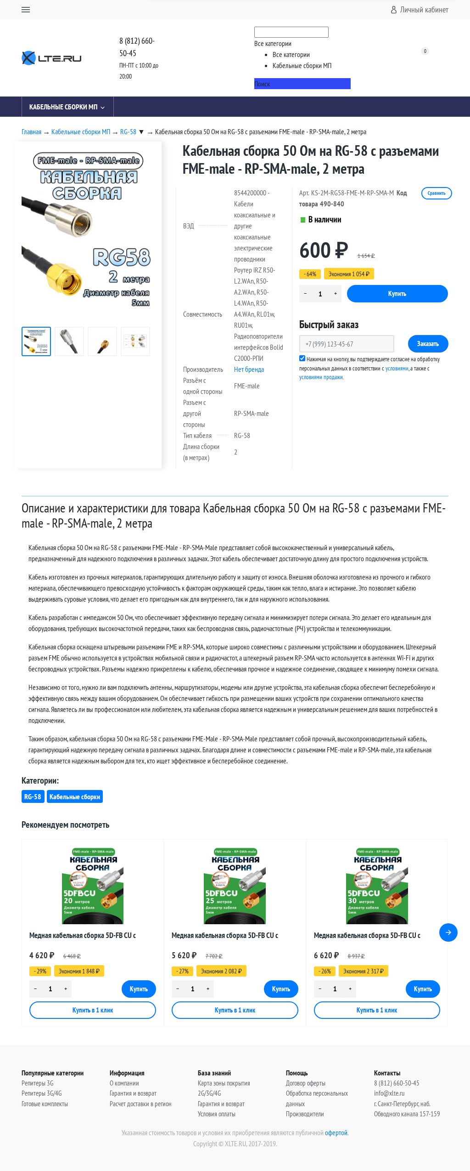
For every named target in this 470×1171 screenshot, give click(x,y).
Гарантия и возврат (133, 1093)
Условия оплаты (216, 1113)
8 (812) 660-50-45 (137, 46)
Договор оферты (305, 1083)
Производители (305, 1113)
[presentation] (448, 932)
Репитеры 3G (37, 1083)
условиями (397, 368)
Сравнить (437, 193)
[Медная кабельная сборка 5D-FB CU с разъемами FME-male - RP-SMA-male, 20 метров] (92, 885)
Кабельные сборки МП (63, 106)
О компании (124, 1083)
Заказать (428, 343)
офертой (336, 1132)
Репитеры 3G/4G (42, 1093)
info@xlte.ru (389, 1093)
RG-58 (32, 796)
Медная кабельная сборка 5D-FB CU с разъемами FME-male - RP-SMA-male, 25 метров (228, 937)
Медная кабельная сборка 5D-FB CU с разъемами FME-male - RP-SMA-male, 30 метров (370, 937)
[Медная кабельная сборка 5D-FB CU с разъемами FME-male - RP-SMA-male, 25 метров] (235, 885)
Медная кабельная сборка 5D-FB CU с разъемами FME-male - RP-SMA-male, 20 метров (85, 937)
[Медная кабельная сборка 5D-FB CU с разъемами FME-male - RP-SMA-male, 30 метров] (377, 885)
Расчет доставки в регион (141, 1103)
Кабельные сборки (75, 796)
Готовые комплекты (45, 1103)
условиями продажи (321, 377)
